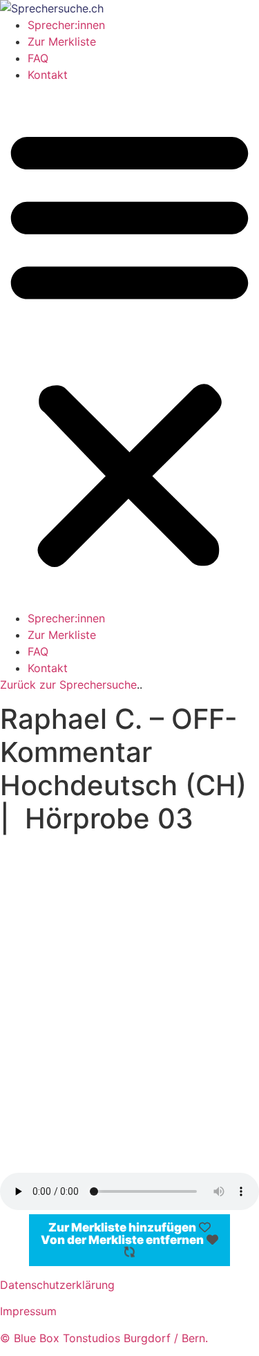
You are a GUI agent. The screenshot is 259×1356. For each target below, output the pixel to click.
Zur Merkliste (62, 41)
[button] (129, 346)
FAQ (38, 58)
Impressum (28, 1311)
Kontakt (48, 75)
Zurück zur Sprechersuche (68, 684)
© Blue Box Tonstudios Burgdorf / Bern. (105, 1338)
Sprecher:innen (66, 25)
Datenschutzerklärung (57, 1285)
